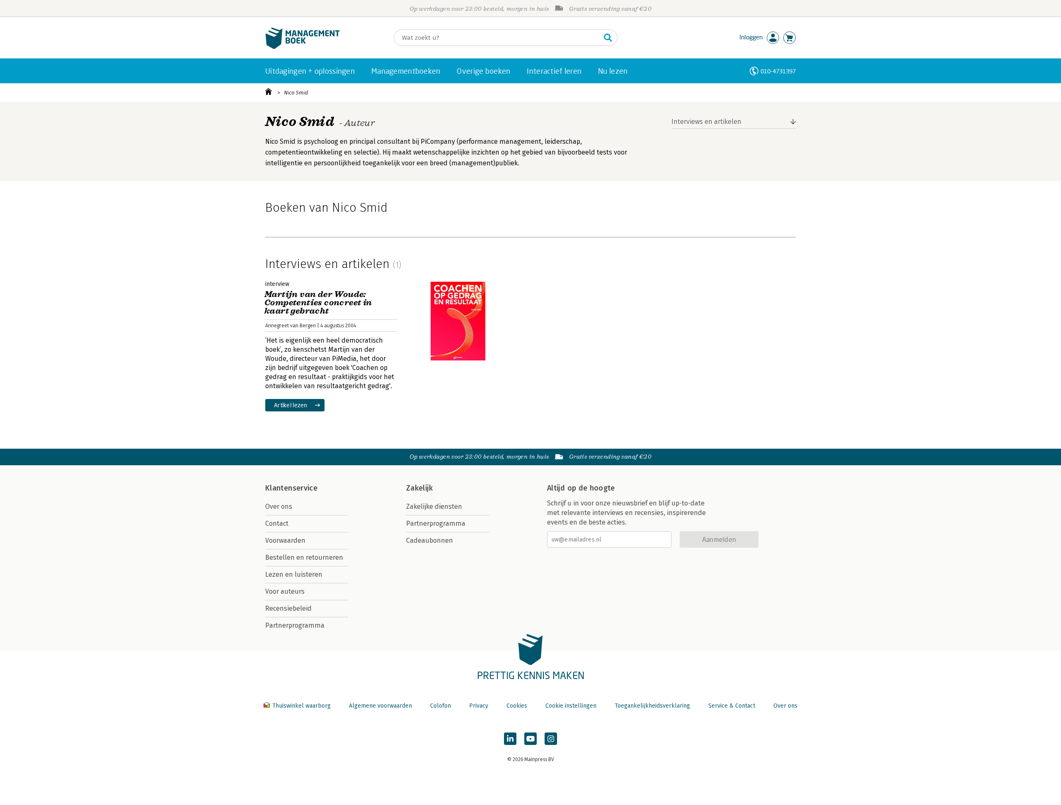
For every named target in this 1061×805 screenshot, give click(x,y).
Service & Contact (731, 705)
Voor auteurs (285, 591)
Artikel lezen (291, 405)
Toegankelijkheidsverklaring (652, 705)
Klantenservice (291, 488)
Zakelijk (419, 488)
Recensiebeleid (288, 608)
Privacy (478, 705)
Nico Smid (296, 92)
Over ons (278, 506)
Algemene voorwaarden (380, 705)
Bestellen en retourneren (304, 557)
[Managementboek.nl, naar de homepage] (302, 47)
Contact (276, 523)
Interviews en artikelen (706, 122)
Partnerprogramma (295, 625)
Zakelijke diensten (434, 506)
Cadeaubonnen (429, 540)
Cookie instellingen (570, 705)
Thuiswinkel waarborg (301, 705)
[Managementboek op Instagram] (551, 738)
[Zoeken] (608, 37)
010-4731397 (778, 71)
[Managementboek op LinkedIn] (510, 738)
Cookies (516, 705)
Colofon (440, 705)
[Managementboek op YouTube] (530, 738)
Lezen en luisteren (293, 574)
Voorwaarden (285, 540)
